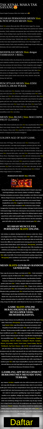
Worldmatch (4, 346)
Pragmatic (39, 338)
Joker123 (12, 340)
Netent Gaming (31, 343)
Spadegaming (5, 340)
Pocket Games (23, 343)
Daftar (37, 408)
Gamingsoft (25, 340)
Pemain (10, 406)
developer (11, 382)
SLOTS (24, 229)
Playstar (3, 343)
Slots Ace (39, 343)
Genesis (16, 343)
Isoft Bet (26, 346)
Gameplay (38, 340)
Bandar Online (9, 325)
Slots (38, 18)
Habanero (19, 340)
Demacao (18, 346)
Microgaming (31, 244)
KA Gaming (9, 343)
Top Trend (12, 346)
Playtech (32, 340)
